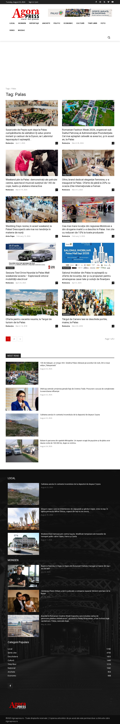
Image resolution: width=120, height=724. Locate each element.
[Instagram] (100, 2)
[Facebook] (96, 2)
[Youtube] (112, 2)
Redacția (10, 143)
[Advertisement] (60, 63)
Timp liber (10, 125)
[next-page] (20, 338)
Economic (66, 221)
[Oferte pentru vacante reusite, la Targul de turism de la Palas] (32, 302)
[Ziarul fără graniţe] (26, 12)
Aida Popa (10, 236)
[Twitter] (104, 2)
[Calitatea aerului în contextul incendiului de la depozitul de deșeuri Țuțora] (22, 425)
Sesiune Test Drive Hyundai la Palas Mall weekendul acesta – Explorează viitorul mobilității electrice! (27, 276)
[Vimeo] (108, 2)
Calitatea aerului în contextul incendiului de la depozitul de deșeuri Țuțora (70, 415)
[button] (108, 37)
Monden (66, 125)
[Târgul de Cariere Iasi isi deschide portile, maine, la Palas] (88, 302)
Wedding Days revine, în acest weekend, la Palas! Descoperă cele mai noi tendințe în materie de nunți (29, 229)
